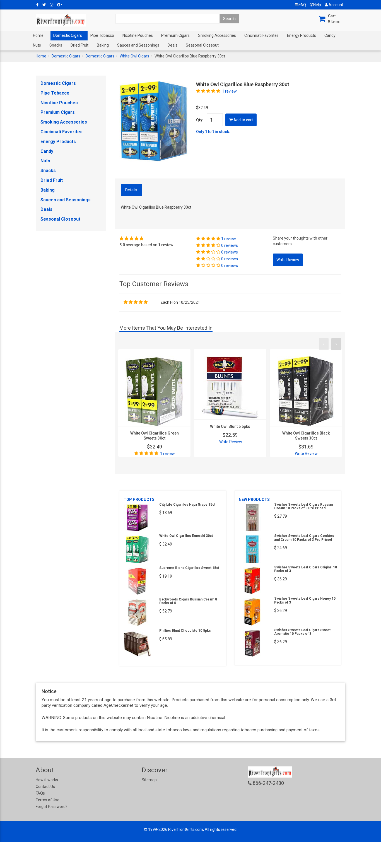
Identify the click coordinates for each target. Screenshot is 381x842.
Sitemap (149, 780)
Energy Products (301, 35)
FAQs (40, 793)
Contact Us (45, 786)
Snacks (55, 45)
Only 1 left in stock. (213, 131)
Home (38, 35)
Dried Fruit (79, 45)
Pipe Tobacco (102, 35)
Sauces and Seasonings (138, 45)
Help (317, 5)
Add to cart (243, 120)
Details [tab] (131, 190)
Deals (172, 45)
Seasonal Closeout (202, 45)
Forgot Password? (51, 806)
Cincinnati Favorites (261, 35)
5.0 (122, 245)
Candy (330, 35)
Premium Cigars (175, 35)
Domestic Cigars (67, 35)
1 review (229, 91)
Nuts (37, 45)
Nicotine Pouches (137, 35)
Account (335, 5)
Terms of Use (47, 800)
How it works (47, 780)
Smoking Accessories (217, 35)
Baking (103, 45)
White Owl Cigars (134, 56)
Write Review (230, 442)
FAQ (302, 5)
